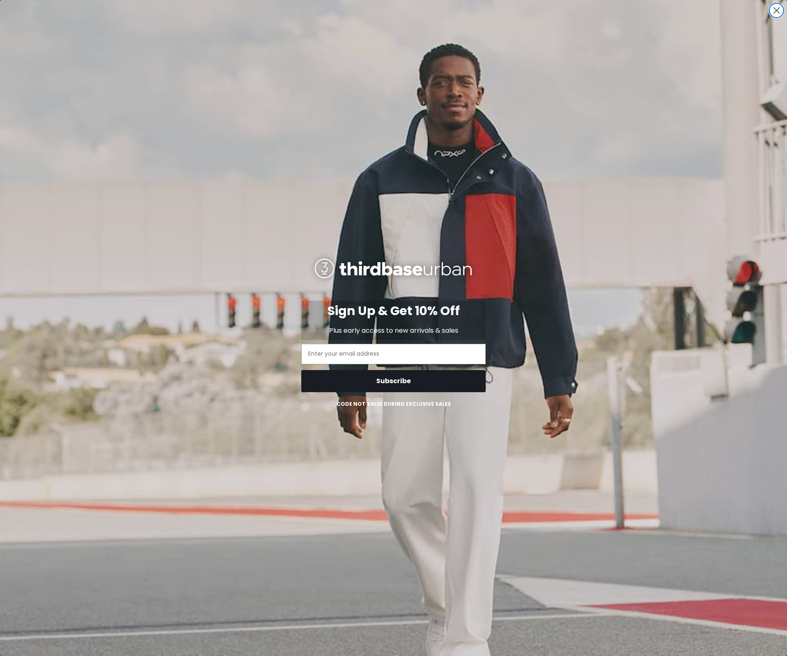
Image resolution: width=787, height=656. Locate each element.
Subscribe (393, 381)
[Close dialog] (776, 10)
